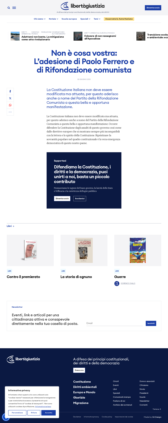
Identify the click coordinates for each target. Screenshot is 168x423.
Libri (9, 226)
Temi (96, 19)
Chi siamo (38, 19)
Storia (142, 389)
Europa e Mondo (84, 392)
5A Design (152, 417)
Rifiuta (34, 413)
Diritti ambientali (85, 387)
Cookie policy (107, 417)
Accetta (48, 413)
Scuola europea (69, 19)
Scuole (142, 397)
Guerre (120, 277)
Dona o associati (147, 381)
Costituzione (82, 381)
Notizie (52, 19)
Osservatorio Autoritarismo (119, 19)
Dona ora (79, 370)
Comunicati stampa (122, 397)
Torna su (156, 409)
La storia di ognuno (76, 277)
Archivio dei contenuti (122, 405)
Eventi (115, 385)
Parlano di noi (119, 401)
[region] (32, 402)
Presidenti (144, 393)
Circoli (116, 381)
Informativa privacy (91, 417)
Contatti (143, 405)
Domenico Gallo (128, 283)
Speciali (84, 19)
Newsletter (144, 401)
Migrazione (80, 403)
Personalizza (17, 413)
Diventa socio (153, 8)
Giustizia (79, 397)
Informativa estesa (43, 407)
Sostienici (79, 199)
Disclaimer (77, 417)
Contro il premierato (23, 277)
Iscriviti (151, 323)
